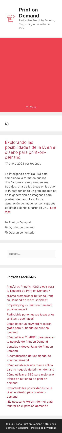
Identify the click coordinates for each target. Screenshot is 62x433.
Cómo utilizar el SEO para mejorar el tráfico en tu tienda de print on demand (30, 379)
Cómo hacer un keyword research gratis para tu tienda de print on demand (29, 328)
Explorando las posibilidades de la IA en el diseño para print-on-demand (30, 150)
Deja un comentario (22, 232)
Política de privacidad (43, 427)
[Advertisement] (31, 69)
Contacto (23, 427)
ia (10, 227)
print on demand (24, 227)
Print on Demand (29, 13)
